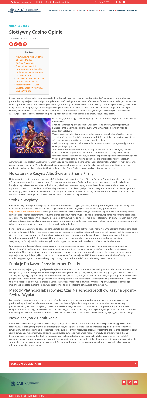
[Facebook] (124, 382)
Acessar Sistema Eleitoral (127, 10)
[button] (11, 44)
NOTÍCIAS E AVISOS (107, 10)
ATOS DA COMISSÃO (68, 10)
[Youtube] (135, 382)
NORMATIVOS (53, 10)
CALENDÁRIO (93, 10)
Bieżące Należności (25, 63)
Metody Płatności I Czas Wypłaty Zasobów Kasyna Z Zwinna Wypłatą (29, 87)
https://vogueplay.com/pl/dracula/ (25, 211)
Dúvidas (82, 10)
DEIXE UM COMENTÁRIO (26, 363)
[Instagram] (129, 382)
